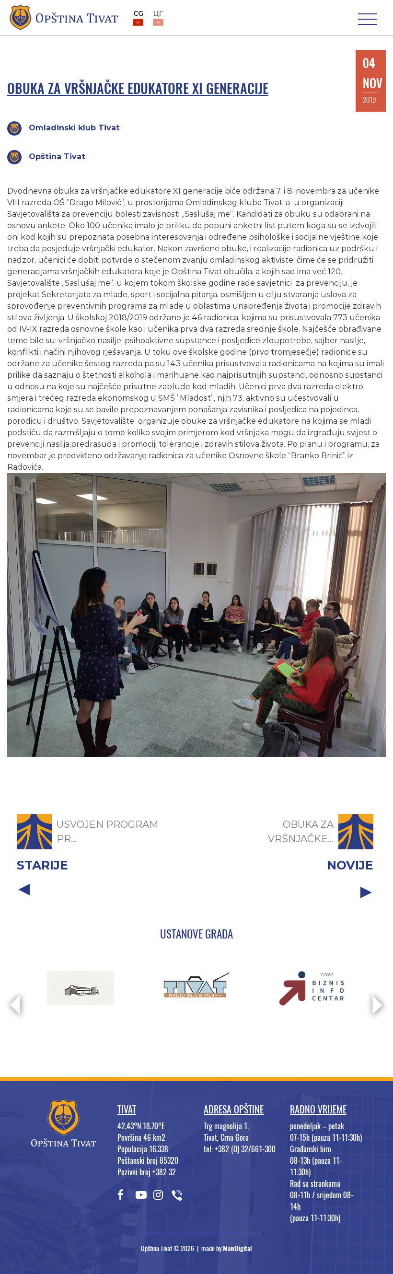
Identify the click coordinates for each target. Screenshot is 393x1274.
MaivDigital (237, 1248)
